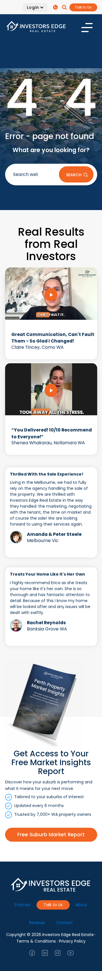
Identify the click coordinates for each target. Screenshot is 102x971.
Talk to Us (83, 7)
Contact (64, 923)
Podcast (23, 905)
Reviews (37, 923)
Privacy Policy (72, 941)
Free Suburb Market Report (51, 834)
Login (33, 7)
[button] (56, 7)
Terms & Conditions (36, 941)
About (81, 905)
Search (74, 175)
